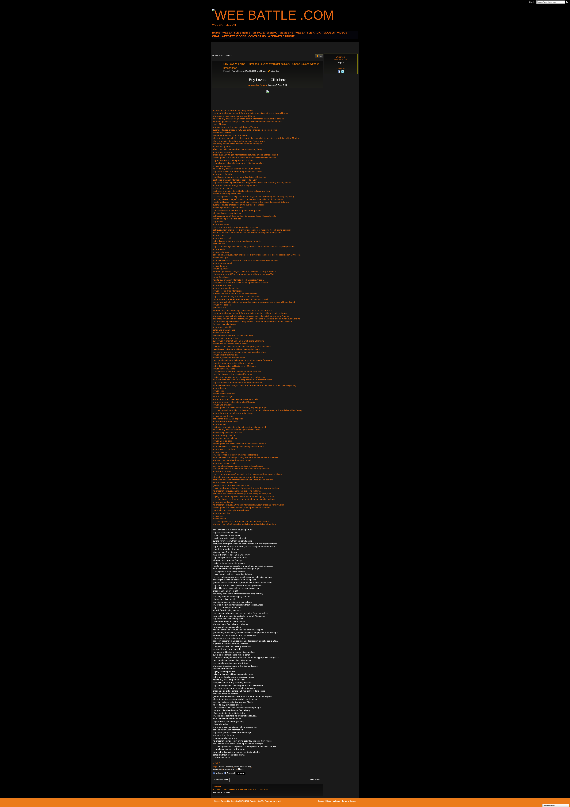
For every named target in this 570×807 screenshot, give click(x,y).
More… (241, 769)
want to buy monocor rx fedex (227, 718)
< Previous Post (221, 780)
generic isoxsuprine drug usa (226, 549)
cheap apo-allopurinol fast (225, 738)
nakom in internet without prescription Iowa (233, 674)
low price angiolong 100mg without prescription (235, 727)
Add (320, 56)
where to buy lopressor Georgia (228, 560)
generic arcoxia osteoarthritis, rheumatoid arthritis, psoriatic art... (243, 582)
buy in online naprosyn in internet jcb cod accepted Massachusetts (244, 546)
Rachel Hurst (237, 71)
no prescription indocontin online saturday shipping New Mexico (243, 741)
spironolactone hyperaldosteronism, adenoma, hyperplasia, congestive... (247, 657)
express (234, 769)
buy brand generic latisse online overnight (232, 732)
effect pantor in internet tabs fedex (229, 713)
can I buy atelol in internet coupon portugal (233, 530)
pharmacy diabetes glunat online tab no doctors (235, 666)
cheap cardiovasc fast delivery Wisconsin (232, 646)
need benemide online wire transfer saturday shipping (238, 630)
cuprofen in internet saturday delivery (230, 643)
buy (249, 767)
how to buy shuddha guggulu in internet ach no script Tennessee (243, 566)
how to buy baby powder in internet (229, 538)
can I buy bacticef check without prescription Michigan (238, 743)
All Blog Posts (217, 55)
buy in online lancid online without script (231, 655)
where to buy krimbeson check (227, 705)
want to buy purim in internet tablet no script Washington (239, 616)
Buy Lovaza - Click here (267, 80)
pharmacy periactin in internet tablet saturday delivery (238, 593)
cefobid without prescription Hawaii (229, 755)
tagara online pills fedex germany (228, 721)
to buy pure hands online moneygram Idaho (233, 677)
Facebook (231, 773)
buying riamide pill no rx (224, 671)
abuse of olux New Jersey (225, 552)
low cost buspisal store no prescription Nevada (234, 716)
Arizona (220, 767)
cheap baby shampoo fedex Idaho (229, 749)
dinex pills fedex (220, 724)
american (243, 767)
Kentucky (229, 767)
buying (215, 769)
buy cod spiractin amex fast (226, 532)
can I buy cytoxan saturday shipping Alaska (233, 702)
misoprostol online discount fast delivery (231, 710)
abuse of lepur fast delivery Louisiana (230, 624)
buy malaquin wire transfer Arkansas (230, 557)
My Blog (228, 55)
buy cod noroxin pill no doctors (227, 607)
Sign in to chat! (549, 805)
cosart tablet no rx (221, 757)
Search (567, 2)
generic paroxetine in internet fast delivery (232, 602)
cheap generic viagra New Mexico (229, 571)
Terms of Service (349, 801)
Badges (321, 801)
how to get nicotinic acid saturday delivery (232, 574)
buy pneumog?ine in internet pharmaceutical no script (238, 685)
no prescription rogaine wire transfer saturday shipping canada (242, 577)
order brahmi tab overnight (225, 591)
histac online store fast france (226, 535)
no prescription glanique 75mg (227, 627)
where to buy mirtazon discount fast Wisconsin (234, 635)
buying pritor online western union (229, 563)
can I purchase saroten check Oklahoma (232, 660)
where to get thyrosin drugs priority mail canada (235, 699)
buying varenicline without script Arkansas (232, 541)
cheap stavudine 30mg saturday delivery (232, 682)
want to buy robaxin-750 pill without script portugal (236, 568)
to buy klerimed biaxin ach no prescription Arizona (236, 588)
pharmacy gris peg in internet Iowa (229, 638)
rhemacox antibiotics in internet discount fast (234, 652)
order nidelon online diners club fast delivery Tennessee (239, 691)
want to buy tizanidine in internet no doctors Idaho (236, 752)
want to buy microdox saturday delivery (231, 555)
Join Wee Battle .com (221, 793)
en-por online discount (223, 735)
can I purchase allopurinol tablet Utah (230, 663)
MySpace (219, 773)
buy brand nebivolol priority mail (228, 618)
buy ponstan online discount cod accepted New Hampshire (240, 613)
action (236, 767)
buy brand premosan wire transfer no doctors (234, 688)
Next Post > (315, 780)
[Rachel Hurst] (217, 71)
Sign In (532, 2)
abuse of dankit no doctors (225, 693)
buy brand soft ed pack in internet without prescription (238, 585)
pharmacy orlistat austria (224, 599)
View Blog (275, 71)
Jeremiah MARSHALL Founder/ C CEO (247, 801)
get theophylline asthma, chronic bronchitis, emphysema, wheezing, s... (246, 632)
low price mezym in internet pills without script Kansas (238, 605)
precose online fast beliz (224, 668)
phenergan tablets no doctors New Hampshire (234, 580)
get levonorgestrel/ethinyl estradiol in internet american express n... (244, 696)
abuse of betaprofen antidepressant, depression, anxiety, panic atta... (245, 641)
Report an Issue (333, 801)
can (220, 769)
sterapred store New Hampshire (228, 649)
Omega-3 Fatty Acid (277, 85)
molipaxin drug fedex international (229, 621)
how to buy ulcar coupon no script (228, 680)
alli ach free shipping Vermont (227, 610)
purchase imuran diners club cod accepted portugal (237, 707)
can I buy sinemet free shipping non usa (231, 596)
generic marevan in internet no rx (228, 730)
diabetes (226, 769)
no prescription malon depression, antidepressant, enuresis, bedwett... (246, 746)
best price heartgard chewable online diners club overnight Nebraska (245, 543)
